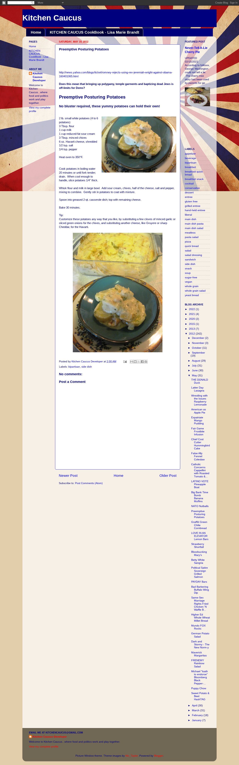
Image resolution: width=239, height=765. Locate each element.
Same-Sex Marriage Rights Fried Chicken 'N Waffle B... (199, 603)
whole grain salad (195, 290)
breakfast (190, 167)
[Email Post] (125, 361)
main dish (190, 219)
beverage (190, 158)
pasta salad (191, 237)
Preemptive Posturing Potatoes (198, 514)
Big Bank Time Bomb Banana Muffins (199, 497)
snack (188, 268)
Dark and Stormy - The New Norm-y (200, 644)
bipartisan (74, 366)
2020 (192, 319)
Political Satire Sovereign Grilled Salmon (199, 572)
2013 (192, 328)
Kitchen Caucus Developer (39, 77)
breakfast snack (194, 179)
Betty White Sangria (198, 561)
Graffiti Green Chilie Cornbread (199, 525)
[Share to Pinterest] (146, 361)
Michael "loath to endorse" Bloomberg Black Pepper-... (199, 677)
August (196, 360)
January (197, 720)
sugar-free (191, 277)
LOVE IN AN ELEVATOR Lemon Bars (199, 536)
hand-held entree (195, 210)
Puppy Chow (198, 688)
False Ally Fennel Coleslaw (198, 456)
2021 (192, 314)
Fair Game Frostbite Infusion (197, 431)
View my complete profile (43, 746)
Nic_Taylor (131, 755)
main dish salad (194, 228)
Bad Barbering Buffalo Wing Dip (200, 589)
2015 (192, 324)
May (195, 375)
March (196, 710)
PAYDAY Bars (199, 581)
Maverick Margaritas (199, 654)
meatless (190, 232)
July (194, 365)
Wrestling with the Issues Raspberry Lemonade (199, 400)
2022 (192, 309)
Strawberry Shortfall (197, 545)
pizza (188, 241)
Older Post (167, 476)
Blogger (158, 755)
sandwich (190, 259)
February (198, 715)
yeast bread (192, 295)
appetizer (190, 153)
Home (36, 32)
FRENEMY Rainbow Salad (197, 663)
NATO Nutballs (200, 506)
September (198, 352)
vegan (188, 281)
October (197, 347)
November (198, 343)
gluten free (191, 201)
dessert (189, 192)
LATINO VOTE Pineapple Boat (199, 484)
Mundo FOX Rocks (198, 627)
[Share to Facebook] (142, 361)
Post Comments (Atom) (89, 483)
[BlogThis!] (135, 361)
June (195, 370)
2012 (192, 333)
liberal (188, 214)
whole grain (191, 286)
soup (188, 273)
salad (188, 250)
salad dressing (193, 255)
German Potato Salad (200, 635)
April (195, 705)
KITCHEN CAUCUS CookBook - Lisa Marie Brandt (94, 32)
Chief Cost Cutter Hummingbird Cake (200, 444)
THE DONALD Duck (199, 381)
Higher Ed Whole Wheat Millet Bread (200, 617)
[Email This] (132, 361)
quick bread (192, 246)
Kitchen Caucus (52, 17)
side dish (86, 366)
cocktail (189, 183)
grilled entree (192, 206)
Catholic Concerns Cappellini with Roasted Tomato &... (200, 470)
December (198, 338)
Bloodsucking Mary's (199, 553)
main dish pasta (194, 223)
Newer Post (68, 476)
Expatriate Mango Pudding (197, 420)
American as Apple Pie (198, 411)
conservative (192, 188)
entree (189, 197)
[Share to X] (139, 361)
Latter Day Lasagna (197, 389)
